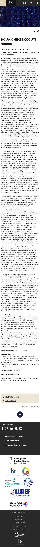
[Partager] (37, 31)
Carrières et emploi (20, 513)
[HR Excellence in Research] (13, 471)
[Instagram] (6, 428)
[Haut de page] (20, 414)
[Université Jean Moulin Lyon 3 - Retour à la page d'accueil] (11, 3)
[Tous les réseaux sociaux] (20, 428)
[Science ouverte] (13, 482)
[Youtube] (16, 428)
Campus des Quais (11, 440)
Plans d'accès (20, 519)
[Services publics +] (18, 504)
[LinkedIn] (11, 428)
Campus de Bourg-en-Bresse (15, 445)
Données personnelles (20, 529)
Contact (20, 516)
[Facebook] (2, 428)
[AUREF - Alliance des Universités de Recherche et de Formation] (19, 493)
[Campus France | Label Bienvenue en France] (28, 482)
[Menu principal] (3, 3)
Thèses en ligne (10, 400)
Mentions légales (20, 526)
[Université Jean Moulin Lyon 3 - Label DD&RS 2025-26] (26, 471)
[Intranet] (37, 3)
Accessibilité (20, 523)
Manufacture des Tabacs (13, 436)
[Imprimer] (34, 31)
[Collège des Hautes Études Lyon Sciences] (18, 461)
